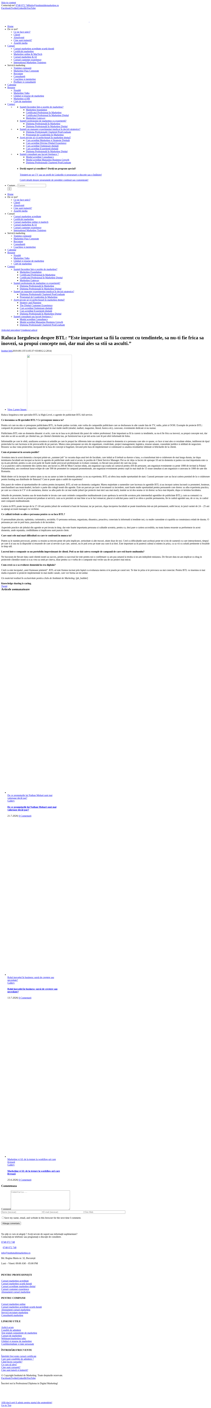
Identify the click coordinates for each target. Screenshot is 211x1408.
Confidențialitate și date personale (17, 1344)
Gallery (11, 801)
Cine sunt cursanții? (10, 1367)
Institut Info (7, 350)
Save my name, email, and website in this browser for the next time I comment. (42, 1217)
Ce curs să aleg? (9, 1364)
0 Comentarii (25, 815)
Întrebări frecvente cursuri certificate (18, 1356)
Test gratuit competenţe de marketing (19, 1333)
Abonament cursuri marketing (15, 1292)
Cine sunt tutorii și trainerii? (14, 1370)
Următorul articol (29, 330)
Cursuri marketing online (13, 1304)
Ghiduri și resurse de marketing (16, 1341)
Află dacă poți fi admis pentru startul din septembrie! (26, 1402)
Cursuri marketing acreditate (15, 1281)
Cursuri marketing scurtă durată (16, 1283)
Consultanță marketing (12, 1315)
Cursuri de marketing (11, 1335)
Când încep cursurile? (11, 1361)
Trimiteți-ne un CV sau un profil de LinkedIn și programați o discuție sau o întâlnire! (61, 174)
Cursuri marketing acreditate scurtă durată (21, 1307)
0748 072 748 (22, 5)
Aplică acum (7, 1327)
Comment (6, 1209)
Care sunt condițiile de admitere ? (17, 1359)
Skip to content (8, 2)
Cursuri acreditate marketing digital (18, 1286)
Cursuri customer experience (15, 1289)
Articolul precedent (10, 330)
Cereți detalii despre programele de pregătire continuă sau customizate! (54, 180)
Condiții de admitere (11, 1330)
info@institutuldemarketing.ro (44, 5)
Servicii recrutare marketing (14, 1312)
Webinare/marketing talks (13, 1338)
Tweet (4, 586)
